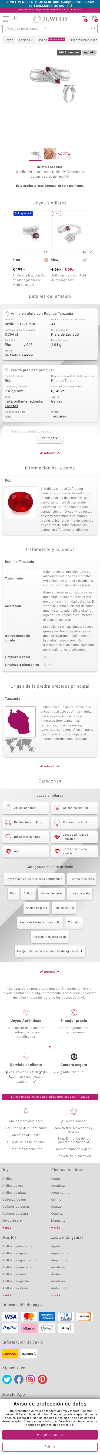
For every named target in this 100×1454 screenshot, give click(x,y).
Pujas (52, 40)
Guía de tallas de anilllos (26, 1142)
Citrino (56, 1200)
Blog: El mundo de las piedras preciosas (73, 1140)
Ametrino (58, 1281)
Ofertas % (26, 40)
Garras (56, 401)
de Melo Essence (19, 355)
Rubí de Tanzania (65, 380)
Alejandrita (59, 1260)
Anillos (28, 894)
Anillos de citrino (15, 1288)
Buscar (93, 29)
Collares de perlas (16, 1207)
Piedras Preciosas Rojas (50, 937)
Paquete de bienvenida (74, 1156)
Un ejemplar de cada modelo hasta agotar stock (50, 951)
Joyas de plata (80, 894)
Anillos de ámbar (15, 1274)
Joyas (9, 40)
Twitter (7, 1379)
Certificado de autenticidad (26, 1128)
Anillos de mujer (51, 894)
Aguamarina (60, 1253)
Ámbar (56, 1274)
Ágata (55, 1179)
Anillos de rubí (64, 908)
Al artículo (48, 453)
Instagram (30, 1379)
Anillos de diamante (17, 1246)
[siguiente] (90, 250)
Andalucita (59, 1288)
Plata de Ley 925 (65, 334)
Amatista (58, 1186)
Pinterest (42, 1379)
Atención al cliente (26, 1135)
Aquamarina (60, 1193)
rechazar (23, 1418)
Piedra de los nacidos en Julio (40, 922)
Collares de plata (15, 1214)
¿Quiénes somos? (73, 1121)
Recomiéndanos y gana (74, 1149)
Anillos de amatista (17, 1267)
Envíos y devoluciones (26, 1121)
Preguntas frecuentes (26, 1149)
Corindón (74, 922)
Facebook (18, 1379)
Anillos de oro (12, 1186)
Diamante (58, 1221)
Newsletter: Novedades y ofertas (74, 1130)
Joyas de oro (12, 1221)
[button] (6, 19)
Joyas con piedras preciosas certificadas (34, 879)
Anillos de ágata (14, 1253)
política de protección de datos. (48, 1425)
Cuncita (57, 1214)
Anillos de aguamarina (19, 1260)
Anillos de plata (36, 908)
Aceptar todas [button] (50, 1434)
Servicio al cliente (26, 1065)
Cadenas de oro (14, 1200)
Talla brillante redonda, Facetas (24, 404)
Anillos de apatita (15, 1281)
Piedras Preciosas (84, 40)
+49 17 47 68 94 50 (23, 1072)
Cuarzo (56, 1207)
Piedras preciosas (82, 879)
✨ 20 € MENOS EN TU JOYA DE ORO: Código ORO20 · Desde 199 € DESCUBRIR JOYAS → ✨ (50, 4)
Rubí (8, 380)
